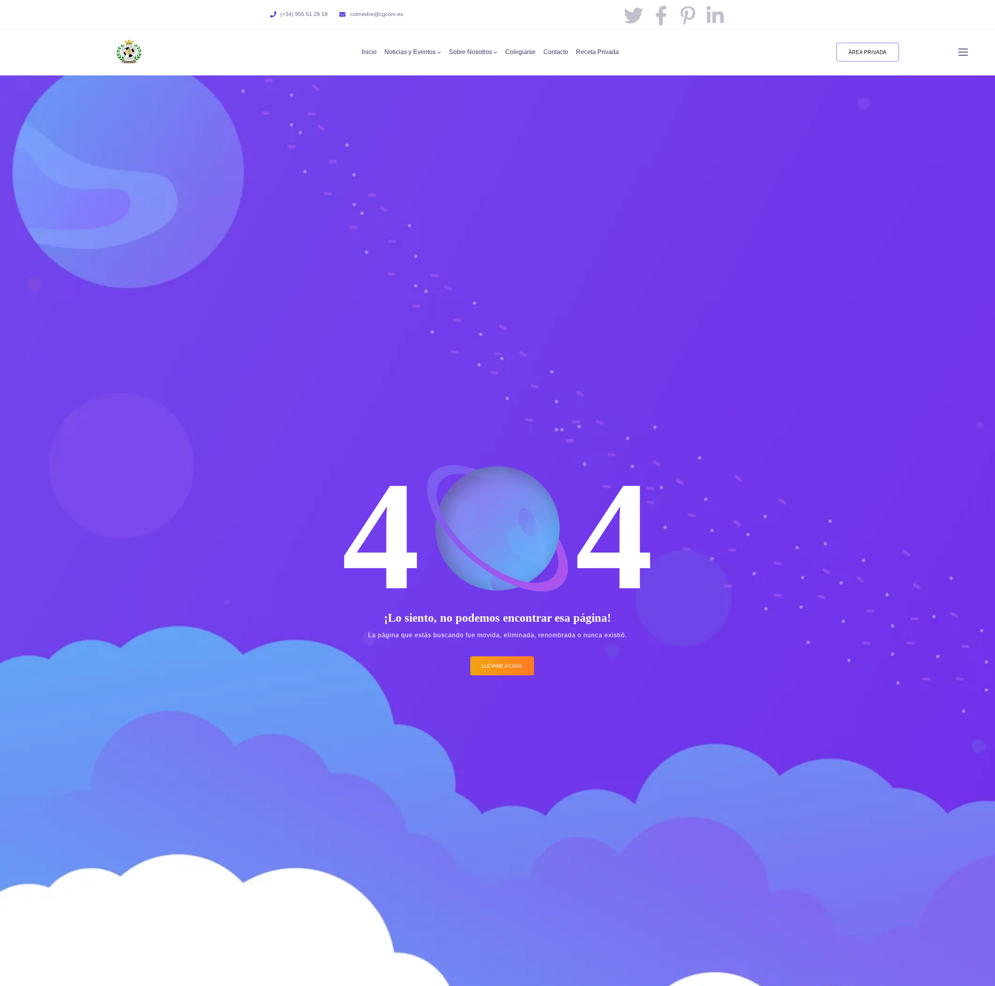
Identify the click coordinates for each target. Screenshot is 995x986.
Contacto (555, 52)
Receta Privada (597, 52)
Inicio (369, 52)
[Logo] (129, 52)
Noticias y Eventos (410, 52)
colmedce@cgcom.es (376, 14)
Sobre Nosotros (470, 52)
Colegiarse (520, 52)
